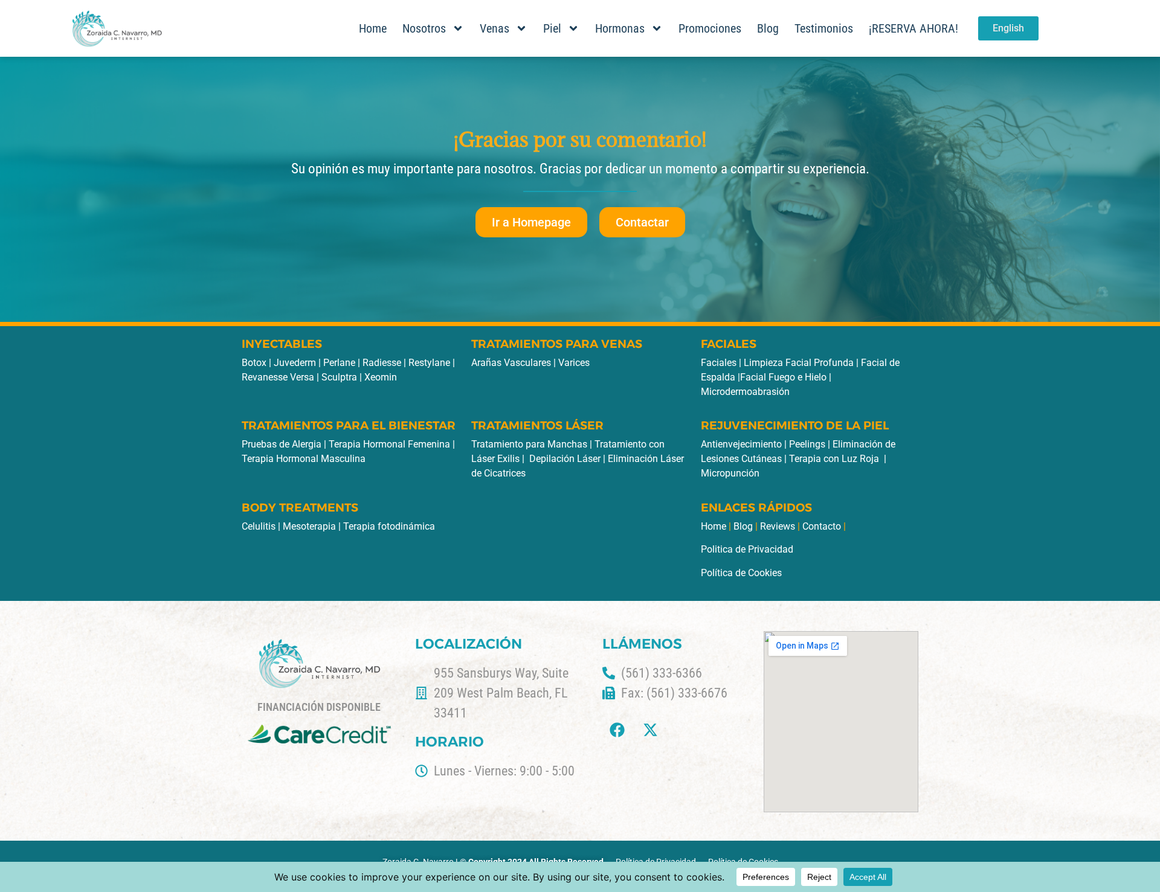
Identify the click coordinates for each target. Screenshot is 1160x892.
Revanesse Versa (278, 377)
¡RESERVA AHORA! (913, 28)
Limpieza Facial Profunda (799, 362)
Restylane (430, 362)
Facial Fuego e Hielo (783, 377)
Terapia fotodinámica (389, 526)
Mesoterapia (309, 526)
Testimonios (823, 28)
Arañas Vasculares (511, 362)
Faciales (718, 362)
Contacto (821, 526)
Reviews (777, 526)
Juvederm (296, 362)
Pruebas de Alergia (281, 444)
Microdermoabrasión (745, 391)
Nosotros (424, 28)
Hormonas (620, 28)
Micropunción (730, 473)
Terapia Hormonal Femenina (389, 444)
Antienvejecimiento (741, 444)
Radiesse (383, 362)
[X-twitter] (651, 730)
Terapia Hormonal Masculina (304, 458)
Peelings (807, 444)
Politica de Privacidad (747, 549)
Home (373, 28)
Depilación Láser (565, 458)
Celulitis (259, 526)
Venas (494, 28)
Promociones (709, 28)
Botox (254, 362)
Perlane (340, 362)
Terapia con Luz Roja (834, 458)
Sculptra (340, 377)
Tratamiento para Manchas (529, 444)
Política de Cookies (741, 573)
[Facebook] (617, 730)
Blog (768, 28)
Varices (574, 362)
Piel (552, 28)
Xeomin (380, 377)
